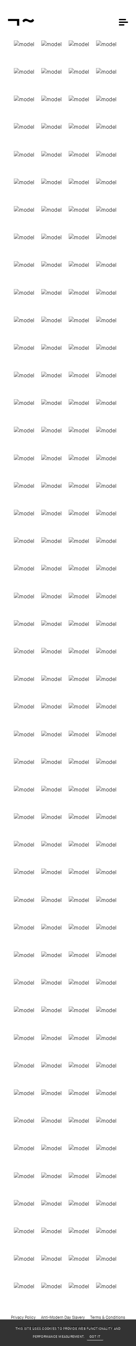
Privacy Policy (23, 1317)
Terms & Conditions (107, 1317)
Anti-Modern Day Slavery (63, 1317)
